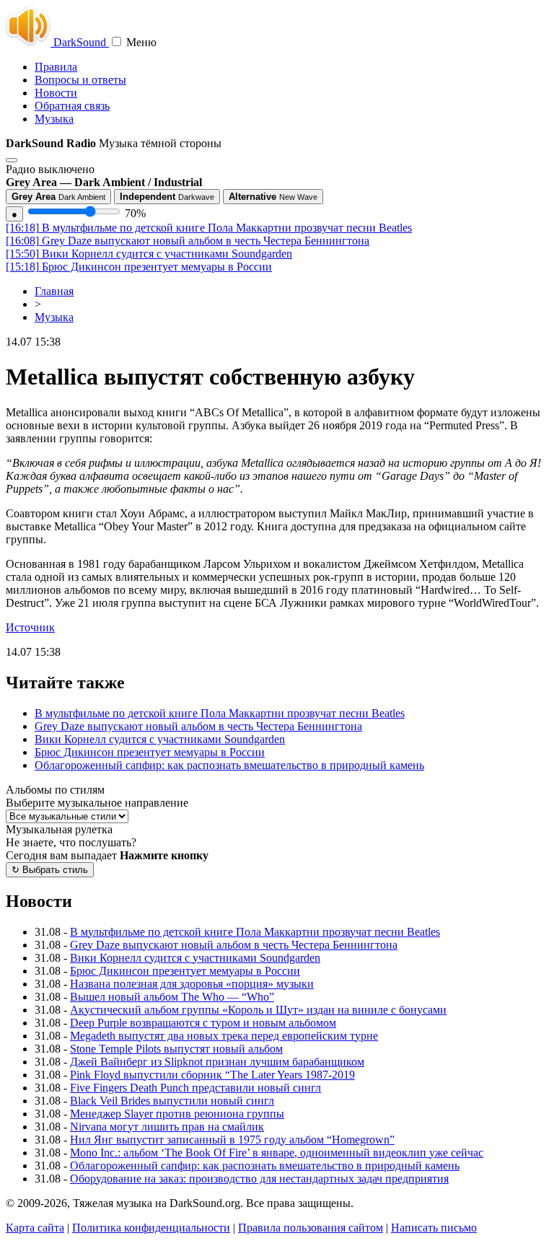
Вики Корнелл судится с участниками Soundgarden (149, 253)
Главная (54, 291)
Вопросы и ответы (80, 80)
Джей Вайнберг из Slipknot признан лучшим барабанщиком (217, 1062)
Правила (56, 67)
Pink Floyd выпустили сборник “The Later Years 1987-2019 (212, 1075)
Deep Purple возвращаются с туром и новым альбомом (203, 1023)
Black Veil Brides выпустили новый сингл (172, 1100)
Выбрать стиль (50, 869)
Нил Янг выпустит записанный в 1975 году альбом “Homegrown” (232, 1139)
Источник (30, 627)
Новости (56, 93)
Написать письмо (434, 1227)
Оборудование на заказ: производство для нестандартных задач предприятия (259, 1178)
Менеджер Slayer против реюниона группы (177, 1113)
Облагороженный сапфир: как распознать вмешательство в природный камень (229, 765)
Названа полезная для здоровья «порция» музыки (192, 984)
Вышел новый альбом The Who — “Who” (172, 997)
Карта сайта (35, 1227)
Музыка (54, 119)
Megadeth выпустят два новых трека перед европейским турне (224, 1036)
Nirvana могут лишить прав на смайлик (167, 1126)
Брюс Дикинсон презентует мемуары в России (139, 266)
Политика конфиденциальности (151, 1227)
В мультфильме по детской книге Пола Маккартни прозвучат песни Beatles (209, 227)
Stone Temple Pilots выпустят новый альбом (176, 1049)
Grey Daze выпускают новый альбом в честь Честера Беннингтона (187, 240)
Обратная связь (72, 106)
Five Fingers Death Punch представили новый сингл (195, 1088)
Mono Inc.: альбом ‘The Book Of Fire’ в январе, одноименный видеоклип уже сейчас (276, 1152)
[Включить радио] (11, 160)
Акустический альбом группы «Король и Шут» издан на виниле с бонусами (258, 1010)
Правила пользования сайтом (310, 1227)
